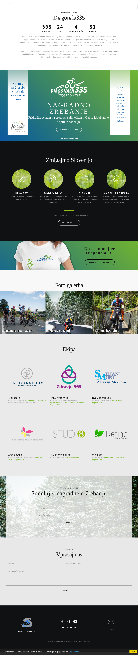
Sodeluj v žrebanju (69, 129)
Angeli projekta (104, 3)
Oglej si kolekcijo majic (100, 262)
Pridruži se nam (69, 223)
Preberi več (21, 201)
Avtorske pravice (69, 641)
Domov (75, 3)
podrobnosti (74, 651)
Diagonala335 (88, 3)
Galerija (118, 3)
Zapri (133, 652)
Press (128, 3)
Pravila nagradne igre (69, 138)
